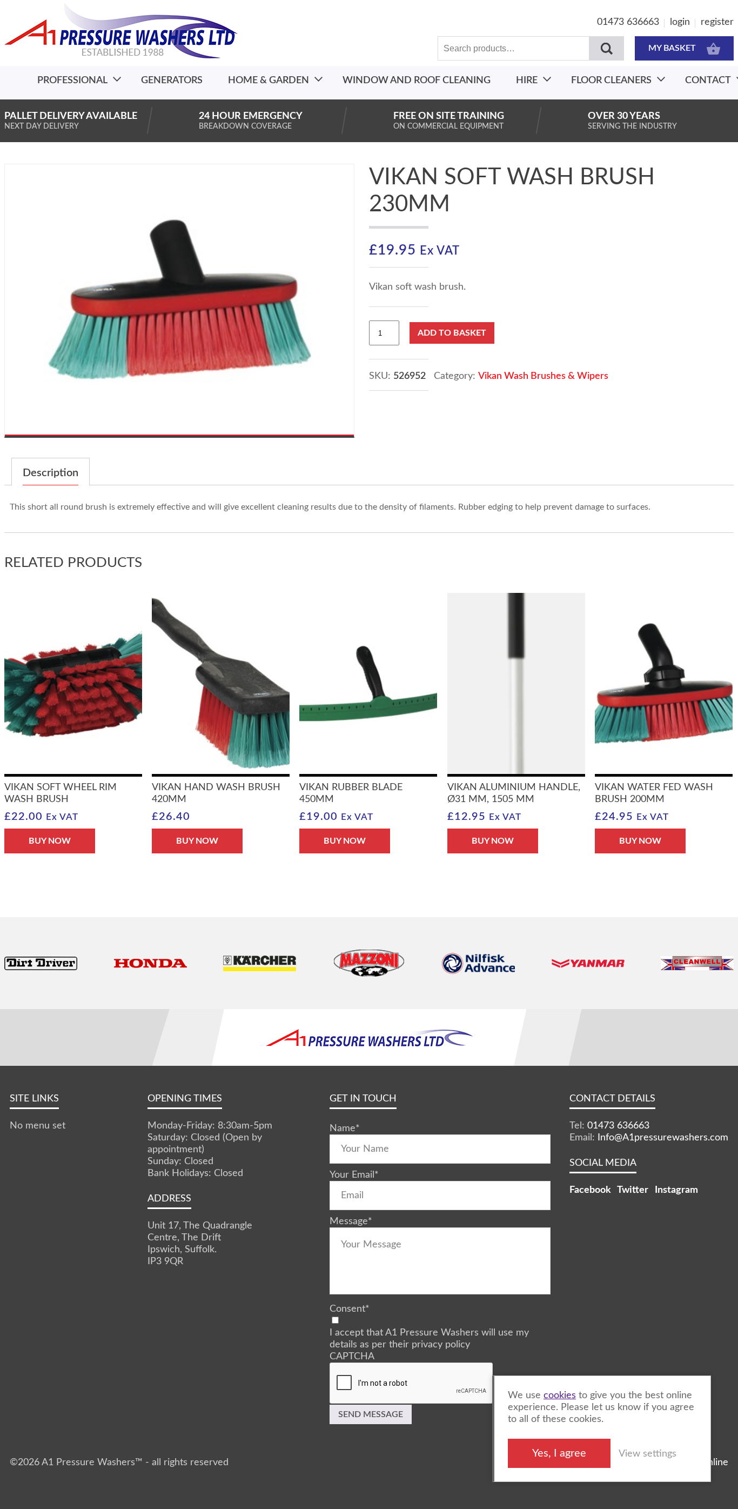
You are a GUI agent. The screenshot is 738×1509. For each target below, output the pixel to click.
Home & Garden (268, 80)
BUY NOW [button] (50, 841)
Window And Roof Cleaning (417, 80)
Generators (172, 80)
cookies (560, 1395)
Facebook (590, 1190)
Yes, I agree (559, 1453)
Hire (527, 80)
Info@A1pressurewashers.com (663, 1138)
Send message (370, 1414)
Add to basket (452, 333)
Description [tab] (50, 473)
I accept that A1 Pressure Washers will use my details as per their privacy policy (429, 1339)
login (680, 22)
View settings (647, 1454)
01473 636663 (628, 22)
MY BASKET (672, 48)
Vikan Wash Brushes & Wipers (543, 376)
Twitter (632, 1190)
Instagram (676, 1190)
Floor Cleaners (611, 80)
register (717, 22)
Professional (72, 80)
